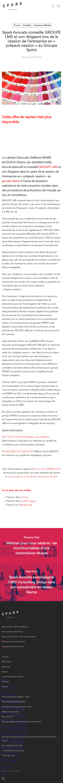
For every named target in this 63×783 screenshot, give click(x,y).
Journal (5, 687)
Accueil (5, 657)
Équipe (4, 672)
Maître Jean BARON (38, 437)
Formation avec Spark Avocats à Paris (17, 707)
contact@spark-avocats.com (13, 751)
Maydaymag (25, 505)
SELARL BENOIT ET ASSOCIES (17, 452)
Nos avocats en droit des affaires (14, 627)
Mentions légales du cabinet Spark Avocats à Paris (21, 722)
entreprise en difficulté (42, 25)
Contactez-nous (8, 756)
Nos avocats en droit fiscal (12, 632)
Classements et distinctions (13, 647)
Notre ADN (6, 662)
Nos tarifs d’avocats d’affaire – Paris (15, 697)
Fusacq (24, 497)
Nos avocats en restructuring (13, 642)
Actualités (27, 25)
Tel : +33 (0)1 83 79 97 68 (12, 746)
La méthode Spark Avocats (12, 677)
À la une (17, 25)
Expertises (6, 667)
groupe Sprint (11, 181)
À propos (5, 682)
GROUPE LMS (48, 167)
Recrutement (7, 717)
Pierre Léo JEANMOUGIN (47, 469)
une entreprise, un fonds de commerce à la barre (32, 477)
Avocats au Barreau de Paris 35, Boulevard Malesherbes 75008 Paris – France (29, 739)
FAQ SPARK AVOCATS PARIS (13, 702)
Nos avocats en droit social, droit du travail (18, 637)
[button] (58, 6)
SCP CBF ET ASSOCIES (14, 437)
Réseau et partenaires (10, 712)
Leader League (28, 501)
